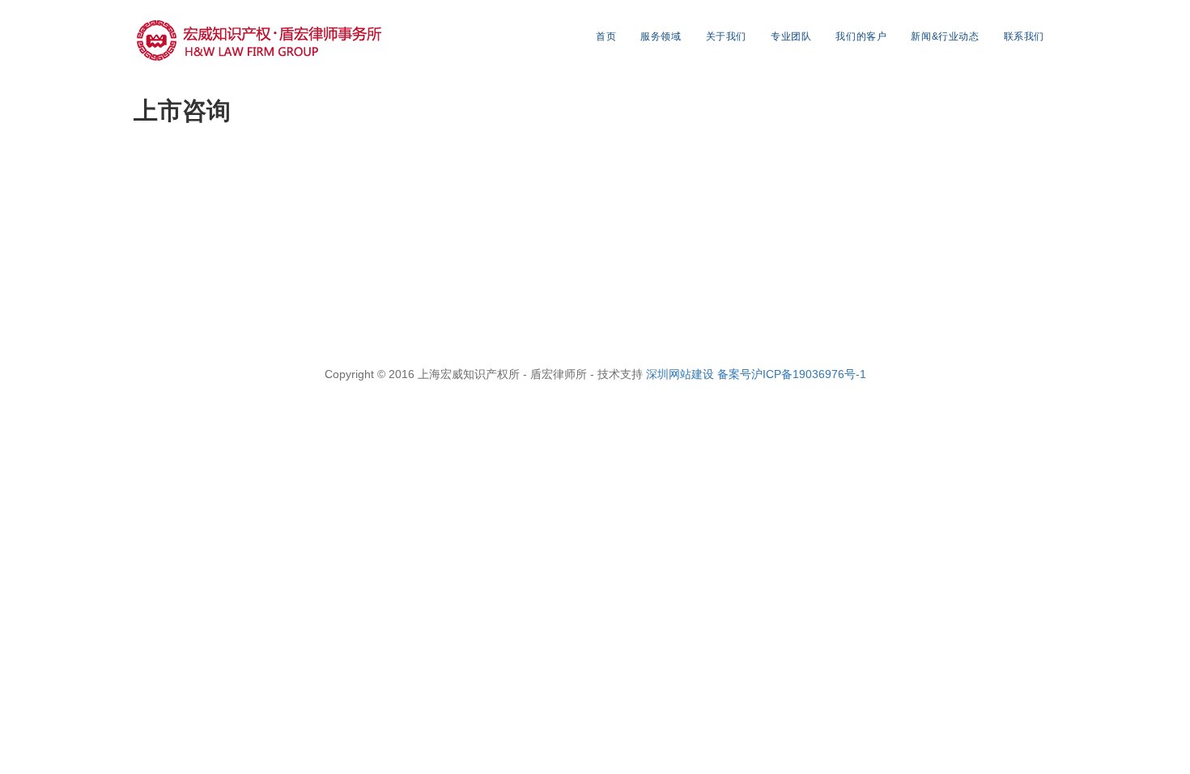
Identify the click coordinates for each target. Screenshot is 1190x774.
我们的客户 (860, 36)
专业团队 (791, 36)
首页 (606, 36)
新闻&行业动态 (945, 36)
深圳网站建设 (681, 374)
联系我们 (1024, 36)
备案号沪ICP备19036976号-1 (791, 374)
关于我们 (726, 36)
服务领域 (660, 36)
